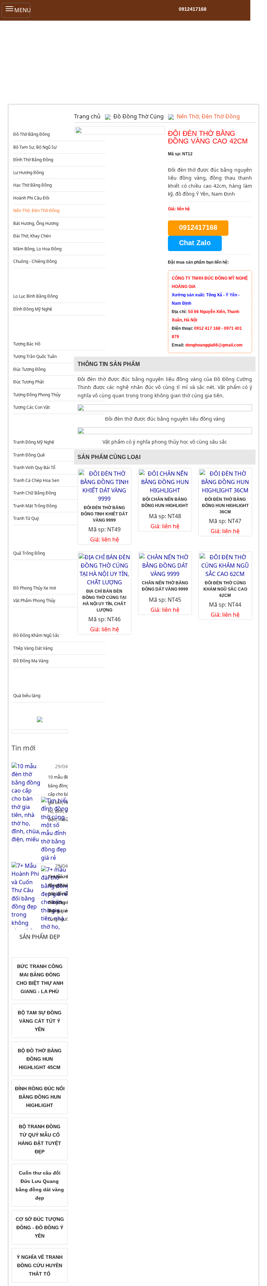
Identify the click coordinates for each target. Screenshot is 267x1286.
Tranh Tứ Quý (26, 518)
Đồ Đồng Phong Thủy (58, 574)
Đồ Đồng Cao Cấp (59, 622)
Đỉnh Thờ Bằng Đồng (33, 160)
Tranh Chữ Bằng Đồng (34, 493)
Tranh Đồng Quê (29, 455)
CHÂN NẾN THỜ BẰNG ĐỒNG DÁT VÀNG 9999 (165, 586)
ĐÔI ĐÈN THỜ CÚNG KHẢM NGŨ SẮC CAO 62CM (225, 589)
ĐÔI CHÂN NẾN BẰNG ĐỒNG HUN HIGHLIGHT (164, 502)
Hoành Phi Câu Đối (31, 198)
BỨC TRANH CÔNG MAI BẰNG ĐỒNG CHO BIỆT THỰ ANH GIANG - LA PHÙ (39, 979)
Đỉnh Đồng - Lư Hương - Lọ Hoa (58, 283)
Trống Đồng (58, 540)
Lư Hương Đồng (28, 173)
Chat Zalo (195, 243)
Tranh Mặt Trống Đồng (35, 506)
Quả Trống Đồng (29, 553)
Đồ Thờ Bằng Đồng (31, 134)
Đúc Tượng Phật (28, 382)
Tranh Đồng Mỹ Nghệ (33, 442)
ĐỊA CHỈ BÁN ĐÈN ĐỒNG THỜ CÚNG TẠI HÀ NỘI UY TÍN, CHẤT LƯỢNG (104, 601)
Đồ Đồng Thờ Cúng (58, 121)
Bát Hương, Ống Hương (35, 223)
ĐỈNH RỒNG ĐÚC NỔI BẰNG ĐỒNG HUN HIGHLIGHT (40, 1097)
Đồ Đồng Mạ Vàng (30, 661)
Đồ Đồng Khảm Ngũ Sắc (36, 635)
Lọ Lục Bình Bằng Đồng (35, 296)
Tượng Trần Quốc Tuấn (35, 356)
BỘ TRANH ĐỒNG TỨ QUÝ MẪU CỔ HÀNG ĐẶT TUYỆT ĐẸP (39, 1139)
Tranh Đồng (58, 428)
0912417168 (193, 9)
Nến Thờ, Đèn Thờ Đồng (36, 210)
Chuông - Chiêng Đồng (35, 261)
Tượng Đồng (58, 330)
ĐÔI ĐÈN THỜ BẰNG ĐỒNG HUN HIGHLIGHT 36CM (225, 505)
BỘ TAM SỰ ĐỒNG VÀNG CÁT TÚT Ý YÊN (40, 1021)
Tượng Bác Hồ (26, 344)
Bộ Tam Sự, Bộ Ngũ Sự (35, 147)
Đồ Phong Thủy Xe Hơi (34, 588)
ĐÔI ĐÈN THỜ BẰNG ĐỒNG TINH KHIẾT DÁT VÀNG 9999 (104, 514)
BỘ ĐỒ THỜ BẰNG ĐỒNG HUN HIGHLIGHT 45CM (40, 1059)
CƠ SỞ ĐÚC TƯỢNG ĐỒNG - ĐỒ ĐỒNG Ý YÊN (40, 1227)
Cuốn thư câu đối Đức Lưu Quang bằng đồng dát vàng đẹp (40, 1185)
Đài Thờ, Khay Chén (32, 236)
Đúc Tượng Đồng (29, 369)
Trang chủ (87, 116)
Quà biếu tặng (26, 696)
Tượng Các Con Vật (31, 407)
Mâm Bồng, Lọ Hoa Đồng (37, 249)
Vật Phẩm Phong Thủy (34, 600)
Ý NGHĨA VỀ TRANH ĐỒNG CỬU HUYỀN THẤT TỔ (40, 1265)
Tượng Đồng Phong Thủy (36, 395)
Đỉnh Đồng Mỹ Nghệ (32, 309)
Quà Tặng (58, 682)
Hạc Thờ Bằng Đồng (32, 185)
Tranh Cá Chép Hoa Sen (36, 480)
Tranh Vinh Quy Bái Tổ (34, 467)
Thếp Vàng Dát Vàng (32, 648)
